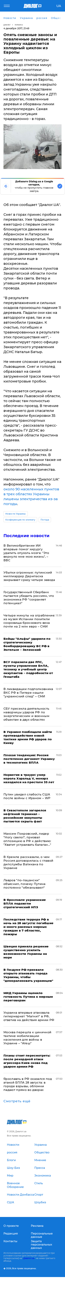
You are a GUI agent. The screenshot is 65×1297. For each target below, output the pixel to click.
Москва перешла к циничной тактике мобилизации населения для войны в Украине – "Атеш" (27, 1037)
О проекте (11, 1225)
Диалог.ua (28, 1258)
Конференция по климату (20, 519)
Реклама (37, 1225)
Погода (45, 519)
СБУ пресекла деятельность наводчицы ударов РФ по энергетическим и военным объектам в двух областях (26, 714)
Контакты (10, 1241)
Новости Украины (15, 513)
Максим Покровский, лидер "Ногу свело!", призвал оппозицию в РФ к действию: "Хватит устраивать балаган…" (27, 839)
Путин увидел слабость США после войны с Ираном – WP (26, 796)
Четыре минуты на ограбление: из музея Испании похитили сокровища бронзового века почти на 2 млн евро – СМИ (29, 621)
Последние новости (26, 535)
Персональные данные (42, 1235)
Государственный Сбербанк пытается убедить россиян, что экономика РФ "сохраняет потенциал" (28, 597)
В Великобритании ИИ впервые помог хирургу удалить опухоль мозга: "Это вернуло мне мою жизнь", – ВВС (26, 553)
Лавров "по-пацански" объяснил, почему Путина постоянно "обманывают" (24, 883)
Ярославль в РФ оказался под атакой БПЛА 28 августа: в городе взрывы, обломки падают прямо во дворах (27, 1084)
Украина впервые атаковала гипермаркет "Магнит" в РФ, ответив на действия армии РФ (28, 1016)
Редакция (10, 1233)
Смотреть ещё (17, 1101)
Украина (19, 25)
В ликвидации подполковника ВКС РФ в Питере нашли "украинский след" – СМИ (28, 692)
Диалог (7, 25)
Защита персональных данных (41, 1245)
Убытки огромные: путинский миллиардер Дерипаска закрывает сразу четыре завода (29, 576)
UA (58, 6)
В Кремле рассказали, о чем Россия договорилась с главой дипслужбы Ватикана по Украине (28, 862)
